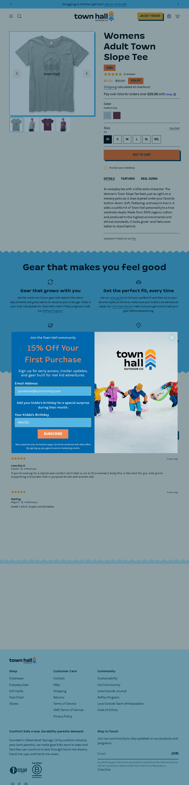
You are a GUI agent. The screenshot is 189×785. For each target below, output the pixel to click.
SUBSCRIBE (53, 434)
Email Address (26, 383)
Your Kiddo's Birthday (32, 415)
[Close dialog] (172, 337)
